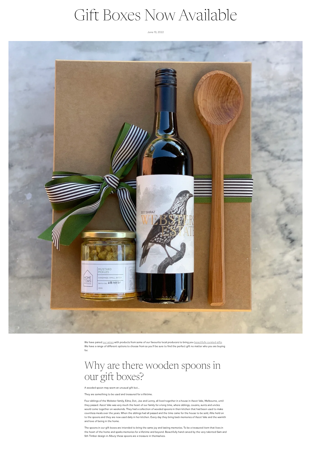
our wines (108, 342)
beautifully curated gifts (208, 342)
